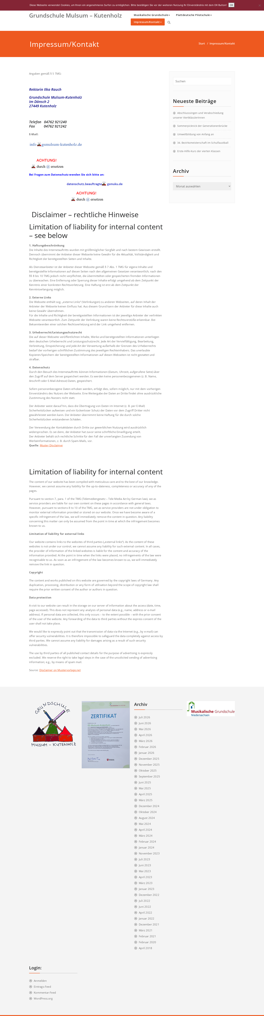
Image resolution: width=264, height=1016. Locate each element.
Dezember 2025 (149, 758)
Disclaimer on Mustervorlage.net (60, 670)
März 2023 (145, 883)
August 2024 (147, 818)
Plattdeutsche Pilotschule (193, 15)
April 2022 (145, 912)
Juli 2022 (144, 900)
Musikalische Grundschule (151, 15)
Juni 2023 (145, 865)
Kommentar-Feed (45, 992)
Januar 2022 (146, 918)
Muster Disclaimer (51, 445)
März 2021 (145, 930)
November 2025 (149, 764)
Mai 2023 (145, 871)
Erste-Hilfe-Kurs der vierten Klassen (198, 151)
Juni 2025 (145, 782)
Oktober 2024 (148, 812)
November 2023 (149, 853)
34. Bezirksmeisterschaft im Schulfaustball (202, 142)
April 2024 (145, 829)
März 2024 (145, 835)
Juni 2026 (145, 723)
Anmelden (40, 980)
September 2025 (149, 776)
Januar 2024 (146, 847)
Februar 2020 (147, 942)
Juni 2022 (145, 906)
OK (231, 5)
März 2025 (145, 800)
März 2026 (145, 741)
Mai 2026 (145, 729)
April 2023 (145, 877)
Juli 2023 (144, 859)
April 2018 (145, 948)
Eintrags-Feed (42, 986)
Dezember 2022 (149, 895)
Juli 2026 (144, 717)
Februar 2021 (147, 936)
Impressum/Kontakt (147, 22)
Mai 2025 (145, 788)
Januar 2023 (146, 889)
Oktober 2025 (148, 770)
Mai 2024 (145, 824)
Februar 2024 (147, 841)
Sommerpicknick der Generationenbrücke (202, 126)
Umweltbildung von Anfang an (195, 134)
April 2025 (145, 794)
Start (202, 43)
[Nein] (259, 5)
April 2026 (145, 735)
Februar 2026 (147, 747)
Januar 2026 (146, 753)
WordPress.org (43, 998)
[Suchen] (169, 22)
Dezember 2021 (149, 924)
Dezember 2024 (149, 806)
